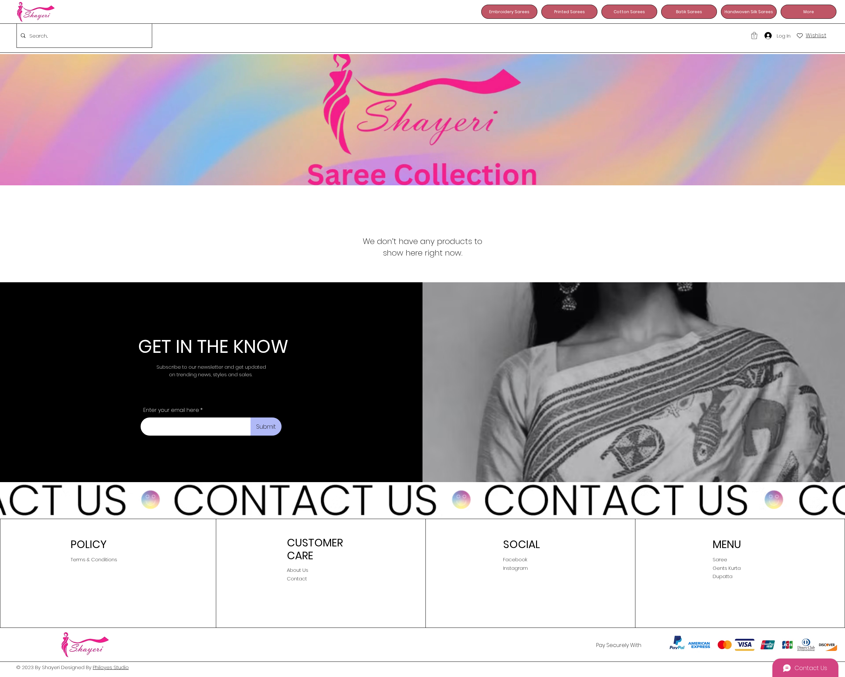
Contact (297, 578)
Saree (720, 559)
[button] (754, 35)
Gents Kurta (727, 568)
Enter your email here (171, 410)
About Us (297, 570)
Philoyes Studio (111, 667)
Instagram (515, 568)
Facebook (515, 559)
